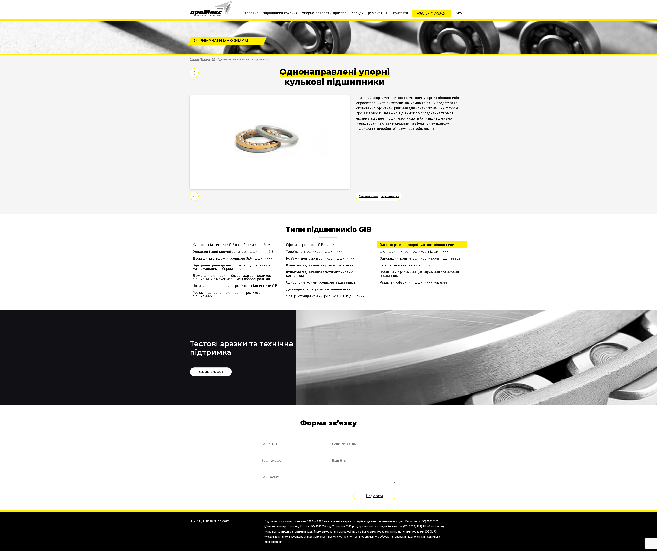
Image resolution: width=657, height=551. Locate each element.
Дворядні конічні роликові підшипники (318, 289)
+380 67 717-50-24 (431, 13)
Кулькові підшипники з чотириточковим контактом (319, 274)
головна (251, 13)
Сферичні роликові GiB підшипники (315, 245)
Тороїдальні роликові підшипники (314, 251)
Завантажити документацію (379, 196)
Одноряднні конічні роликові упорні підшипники (420, 258)
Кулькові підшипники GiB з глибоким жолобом (231, 245)
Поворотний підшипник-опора (405, 265)
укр (459, 13)
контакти (400, 13)
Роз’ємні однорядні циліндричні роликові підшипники (226, 294)
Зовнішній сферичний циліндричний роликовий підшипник (419, 274)
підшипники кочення (280, 13)
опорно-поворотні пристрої (324, 13)
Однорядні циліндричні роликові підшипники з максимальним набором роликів (231, 267)
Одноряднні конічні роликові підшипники (320, 282)
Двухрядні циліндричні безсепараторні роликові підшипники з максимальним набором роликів (232, 277)
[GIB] (196, 77)
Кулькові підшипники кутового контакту (319, 265)
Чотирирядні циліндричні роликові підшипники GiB (234, 286)
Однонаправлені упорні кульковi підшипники (417, 245)
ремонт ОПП (378, 13)
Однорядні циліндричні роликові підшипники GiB (233, 251)
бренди (358, 13)
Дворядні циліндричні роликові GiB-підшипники (232, 258)
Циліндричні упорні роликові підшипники (414, 251)
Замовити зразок (211, 371)
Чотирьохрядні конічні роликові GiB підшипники (326, 296)
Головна (194, 59)
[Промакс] (211, 8)
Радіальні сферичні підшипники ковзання (414, 282)
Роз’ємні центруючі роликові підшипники (320, 258)
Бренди (205, 59)
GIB (213, 59)
